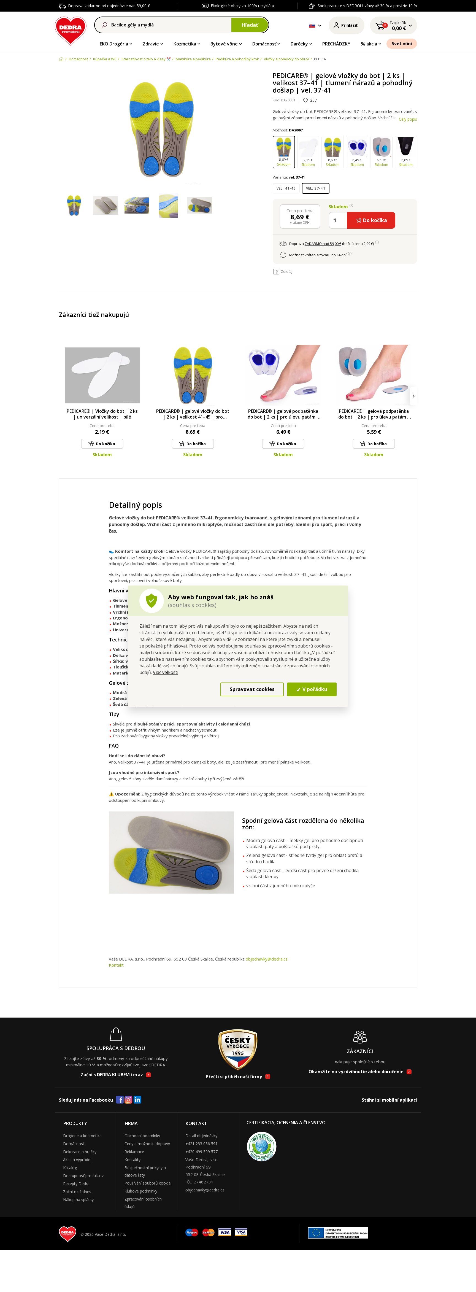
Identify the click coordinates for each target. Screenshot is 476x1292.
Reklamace (134, 1151)
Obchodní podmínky (142, 1135)
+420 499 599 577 (201, 1151)
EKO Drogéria (114, 44)
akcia (371, 44)
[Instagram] (128, 1100)
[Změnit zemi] (312, 25)
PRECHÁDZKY (336, 44)
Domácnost (73, 1143)
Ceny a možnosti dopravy (147, 1143)
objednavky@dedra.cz (267, 959)
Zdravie (151, 44)
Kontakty (132, 1159)
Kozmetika (185, 44)
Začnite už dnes (77, 1191)
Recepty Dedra (76, 1183)
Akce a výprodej (77, 1159)
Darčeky (299, 44)
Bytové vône (224, 44)
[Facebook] (120, 1100)
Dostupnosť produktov (83, 1175)
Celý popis (408, 119)
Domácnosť (264, 44)
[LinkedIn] (137, 1100)
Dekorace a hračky (79, 1151)
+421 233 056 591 (201, 1143)
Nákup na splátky (78, 1199)
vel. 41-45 (286, 188)
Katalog (70, 1167)
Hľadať (249, 24)
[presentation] (62, 396)
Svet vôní (402, 44)
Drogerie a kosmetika (82, 1135)
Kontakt (116, 965)
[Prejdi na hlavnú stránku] (70, 30)
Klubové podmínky (141, 1191)
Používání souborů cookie (148, 1183)
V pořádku (314, 689)
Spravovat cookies (252, 689)
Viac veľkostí (165, 672)
